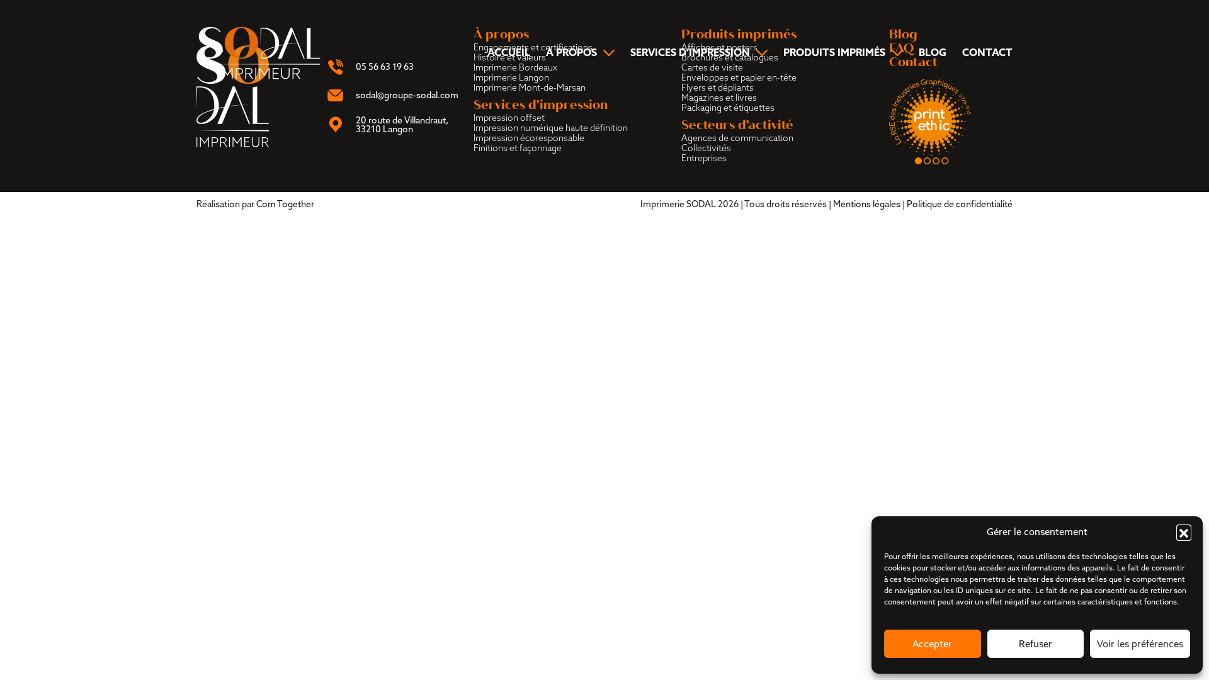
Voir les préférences (1140, 644)
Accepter (932, 644)
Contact (987, 52)
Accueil (508, 52)
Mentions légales (866, 204)
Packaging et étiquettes (728, 107)
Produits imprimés (834, 53)
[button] (1184, 532)
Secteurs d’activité (737, 125)
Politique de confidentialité (960, 204)
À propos (571, 53)
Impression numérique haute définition (551, 127)
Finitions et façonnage (518, 148)
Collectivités (706, 148)
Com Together (285, 204)
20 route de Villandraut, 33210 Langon (402, 124)
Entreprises (704, 158)
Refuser (1035, 644)
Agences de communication (737, 138)
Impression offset (509, 117)
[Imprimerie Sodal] (259, 51)
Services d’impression (690, 53)
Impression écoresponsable (529, 138)
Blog (932, 52)
